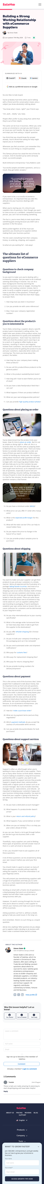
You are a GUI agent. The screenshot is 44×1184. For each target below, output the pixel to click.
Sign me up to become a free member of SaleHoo (22, 1058)
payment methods (18, 722)
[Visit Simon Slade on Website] (15, 994)
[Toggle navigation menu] (39, 4)
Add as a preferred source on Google (23, 87)
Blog (36, 1113)
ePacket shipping (22, 632)
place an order (25, 442)
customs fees (22, 652)
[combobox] (22, 1120)
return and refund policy (25, 816)
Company (21, 1135)
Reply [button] (6, 1091)
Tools (21, 1141)
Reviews (28, 1113)
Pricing (19, 1113)
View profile (30, 995)
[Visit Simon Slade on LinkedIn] (22, 994)
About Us (10, 1113)
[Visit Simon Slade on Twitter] (18, 994)
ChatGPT (12, 78)
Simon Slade (13, 33)
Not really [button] (34, 1017)
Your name (8, 1159)
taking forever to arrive (18, 586)
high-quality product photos (29, 402)
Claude (23, 78)
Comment (21, 1064)
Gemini (35, 78)
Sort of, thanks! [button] (22, 1017)
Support (22, 1115)
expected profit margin (24, 518)
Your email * (9, 1168)
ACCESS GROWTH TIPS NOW (22, 1179)
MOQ (32, 506)
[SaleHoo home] (9, 4)
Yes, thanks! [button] (9, 1017)
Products (21, 1130)
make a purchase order (22, 711)
